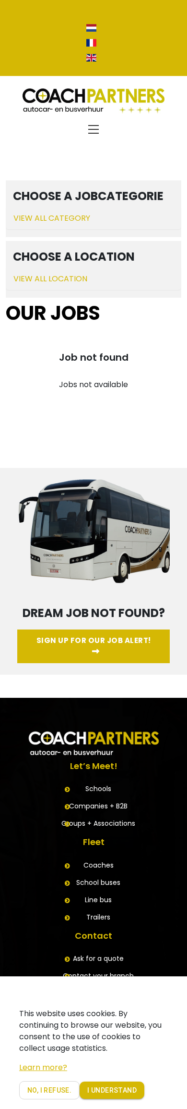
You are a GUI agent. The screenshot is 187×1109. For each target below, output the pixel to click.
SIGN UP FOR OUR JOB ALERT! (93, 640)
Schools (98, 789)
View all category (51, 218)
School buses (98, 882)
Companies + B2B (98, 806)
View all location (50, 278)
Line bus (98, 900)
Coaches (98, 865)
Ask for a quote (98, 958)
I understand (112, 1090)
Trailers (98, 917)
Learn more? (43, 1067)
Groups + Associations (98, 823)
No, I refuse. (49, 1090)
